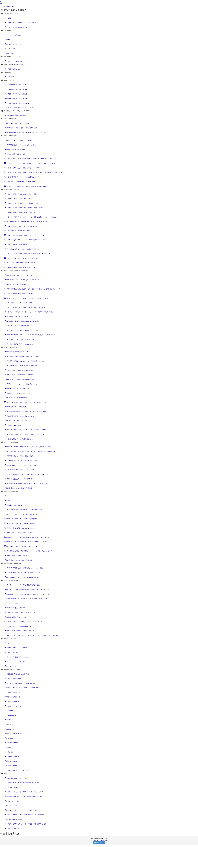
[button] (1, 1)
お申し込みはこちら (99, 842)
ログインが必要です (104, 840)
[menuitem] (1, 4)
